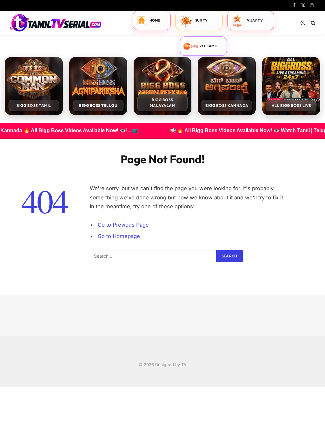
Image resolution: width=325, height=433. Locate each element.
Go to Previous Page (123, 225)
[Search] (312, 23)
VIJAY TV (255, 20)
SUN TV (201, 20)
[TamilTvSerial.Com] (56, 23)
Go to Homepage (119, 236)
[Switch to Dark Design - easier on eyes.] (303, 22)
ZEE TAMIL (208, 46)
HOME (154, 20)
